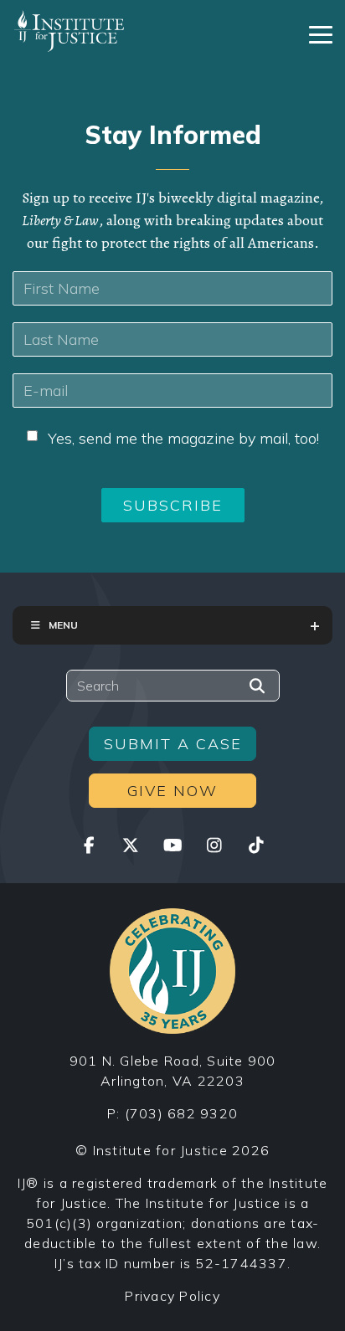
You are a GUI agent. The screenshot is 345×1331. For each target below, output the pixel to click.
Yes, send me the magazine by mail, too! (183, 438)
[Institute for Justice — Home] (69, 31)
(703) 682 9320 (182, 1113)
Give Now (172, 790)
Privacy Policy (172, 1295)
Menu (63, 625)
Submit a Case (173, 743)
